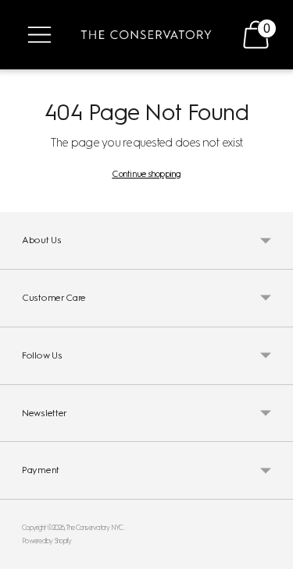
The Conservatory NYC (94, 527)
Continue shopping (146, 173)
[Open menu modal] (39, 34)
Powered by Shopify (47, 540)
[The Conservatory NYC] (146, 35)
